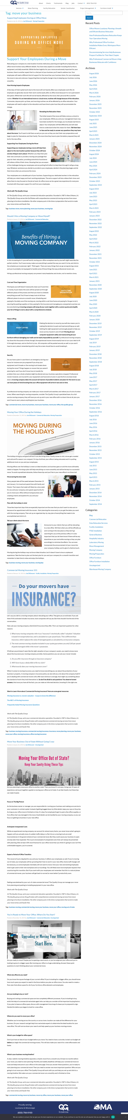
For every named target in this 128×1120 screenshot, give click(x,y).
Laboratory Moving (96, 542)
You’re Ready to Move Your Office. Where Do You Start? (31, 914)
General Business (95, 535)
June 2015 (93, 469)
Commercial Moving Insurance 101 (22, 570)
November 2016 (95, 404)
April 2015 (93, 477)
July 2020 (93, 296)
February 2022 (94, 246)
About (41, 3)
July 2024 (93, 158)
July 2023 (93, 193)
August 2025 (94, 120)
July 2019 (93, 343)
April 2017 (93, 385)
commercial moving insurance (38, 731)
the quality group (67, 404)
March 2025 (93, 135)
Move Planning (33, 8)
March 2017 (93, 389)
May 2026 (93, 85)
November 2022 (95, 223)
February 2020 (94, 316)
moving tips (49, 208)
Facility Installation (41, 573)
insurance (52, 731)
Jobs (73, 3)
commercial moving (27, 907)
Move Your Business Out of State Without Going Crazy (30, 741)
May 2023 (93, 200)
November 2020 (95, 285)
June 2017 (93, 377)
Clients (48, 3)
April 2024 (93, 170)
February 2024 (94, 173)
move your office (54, 404)
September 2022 (95, 227)
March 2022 (93, 243)
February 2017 (94, 393)
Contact (80, 3)
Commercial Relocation (41, 219)
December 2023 (95, 177)
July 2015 (93, 466)
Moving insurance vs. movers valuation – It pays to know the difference (31, 696)
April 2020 (93, 308)
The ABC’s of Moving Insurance (18, 700)
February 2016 (94, 439)
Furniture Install (105, 8)
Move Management (96, 546)
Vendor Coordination (68, 8)
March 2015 (93, 481)
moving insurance (24, 734)
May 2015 (93, 473)
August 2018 (94, 366)
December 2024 (95, 143)
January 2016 (94, 443)
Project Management (87, 8)
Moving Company (95, 550)
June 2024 (93, 162)
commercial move (15, 404)
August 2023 (94, 189)
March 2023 (93, 208)
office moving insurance (38, 734)
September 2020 (95, 289)
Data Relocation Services (98, 523)
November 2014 (95, 496)
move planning (25, 208)
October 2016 (94, 408)
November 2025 (95, 108)
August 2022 (94, 231)
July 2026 (93, 77)
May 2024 (93, 166)
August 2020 (94, 293)
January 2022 (94, 250)
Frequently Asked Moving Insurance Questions (23, 705)
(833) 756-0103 (91, 3)
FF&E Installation (95, 531)
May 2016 (93, 427)
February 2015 (94, 485)
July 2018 (93, 369)
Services (19, 8)
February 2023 (94, 212)
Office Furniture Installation (99, 561)
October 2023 (94, 181)
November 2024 (95, 146)
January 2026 (94, 100)
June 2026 (93, 81)
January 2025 (94, 139)
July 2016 (93, 419)
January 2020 (94, 319)
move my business (28, 404)
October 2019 (94, 331)
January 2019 (94, 350)
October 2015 (94, 454)
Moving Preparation (38, 21)
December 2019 (95, 323)
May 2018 (93, 373)
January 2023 (94, 216)
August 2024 (94, 154)
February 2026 (94, 96)
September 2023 (95, 185)
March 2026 (93, 93)
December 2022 (95, 220)
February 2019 (94, 346)
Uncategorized (39, 745)
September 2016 (95, 412)
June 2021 (93, 270)
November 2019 (95, 327)
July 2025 (93, 123)
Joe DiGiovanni (27, 21)
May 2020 (93, 304)
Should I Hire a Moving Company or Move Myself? (28, 216)
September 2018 (95, 362)
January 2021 (94, 281)
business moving (15, 563)
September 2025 (95, 116)
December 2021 (95, 254)
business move (14, 208)
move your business (37, 208)
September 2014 (95, 504)
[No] (125, 1117)
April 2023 (93, 204)
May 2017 (93, 381)
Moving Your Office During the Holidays (24, 412)
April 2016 (93, 431)
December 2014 (95, 493)
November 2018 (95, 358)
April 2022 (93, 239)
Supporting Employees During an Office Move (26, 18)
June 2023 (93, 196)
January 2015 (94, 489)
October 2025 (94, 112)
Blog (67, 3)
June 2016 (93, 423)
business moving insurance (18, 731)
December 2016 (95, 400)
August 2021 (94, 266)
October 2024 (94, 150)
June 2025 (93, 127)
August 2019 (94, 339)
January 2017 (94, 396)
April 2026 (93, 89)
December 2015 (95, 446)
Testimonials (58, 3)
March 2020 (93, 312)
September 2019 (95, 335)
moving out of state (68, 907)
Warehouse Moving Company (100, 569)
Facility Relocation (49, 8)
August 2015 (94, 462)
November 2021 (95, 258)
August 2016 (94, 416)
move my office (41, 1095)
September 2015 (95, 458)
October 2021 (94, 262)
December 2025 (95, 104)
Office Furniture (95, 558)
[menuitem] (40, 3)
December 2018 (95, 354)
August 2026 (94, 73)
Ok (113, 1117)
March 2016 (93, 435)
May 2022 (93, 235)
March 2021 (93, 277)
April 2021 (93, 273)
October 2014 (94, 500)
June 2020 (93, 300)
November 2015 (95, 450)
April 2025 (93, 131)
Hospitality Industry (96, 538)
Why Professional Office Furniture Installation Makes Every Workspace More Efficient (104, 45)
